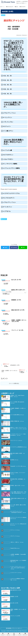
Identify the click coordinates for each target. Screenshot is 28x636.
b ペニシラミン (7, 117)
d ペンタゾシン (7, 206)
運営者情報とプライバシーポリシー (14, 628)
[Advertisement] (14, 231)
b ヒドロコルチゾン (9, 198)
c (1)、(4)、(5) (7, 84)
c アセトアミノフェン (9, 202)
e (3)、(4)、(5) (7, 93)
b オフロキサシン (8, 154)
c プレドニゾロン (8, 122)
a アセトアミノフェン (9, 113)
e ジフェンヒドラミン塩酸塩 (11, 168)
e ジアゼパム (7, 211)
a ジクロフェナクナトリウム (11, 193)
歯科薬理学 (4, 218)
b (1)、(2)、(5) (7, 80)
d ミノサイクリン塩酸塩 (10, 163)
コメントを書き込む (14, 383)
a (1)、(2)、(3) (7, 75)
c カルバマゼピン (8, 159)
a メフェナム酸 (7, 150)
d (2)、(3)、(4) (7, 89)
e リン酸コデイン (8, 131)
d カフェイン (7, 126)
